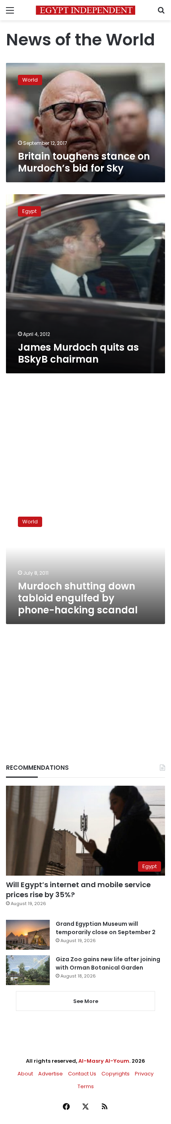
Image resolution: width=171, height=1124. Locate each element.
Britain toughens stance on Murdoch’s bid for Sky (84, 162)
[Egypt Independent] (85, 10)
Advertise (50, 1073)
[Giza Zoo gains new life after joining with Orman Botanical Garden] (28, 970)
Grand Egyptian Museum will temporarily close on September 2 (105, 928)
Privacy (144, 1073)
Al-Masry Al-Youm (103, 1061)
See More (85, 1001)
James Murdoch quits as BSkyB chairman (78, 353)
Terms (86, 1086)
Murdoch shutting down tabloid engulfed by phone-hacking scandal (78, 598)
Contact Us (82, 1073)
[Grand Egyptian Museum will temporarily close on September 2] (28, 935)
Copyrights (115, 1073)
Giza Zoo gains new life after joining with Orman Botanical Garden (108, 963)
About (25, 1073)
